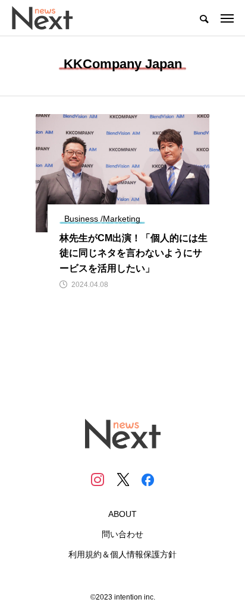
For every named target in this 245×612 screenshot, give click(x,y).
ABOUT (122, 514)
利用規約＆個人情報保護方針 (122, 554)
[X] (122, 479)
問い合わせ (122, 534)
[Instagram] (97, 479)
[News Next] (49, 18)
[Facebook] (147, 479)
